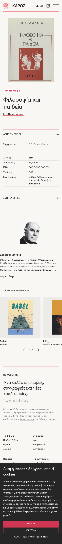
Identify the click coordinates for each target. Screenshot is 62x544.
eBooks (7, 449)
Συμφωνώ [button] (31, 524)
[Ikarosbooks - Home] (17, 5)
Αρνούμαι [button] (31, 530)
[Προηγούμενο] (24, 350)
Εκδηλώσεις (39, 445)
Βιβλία (6, 445)
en (41, 6)
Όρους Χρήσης (27, 419)
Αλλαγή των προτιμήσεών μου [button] (31, 537)
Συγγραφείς (39, 449)
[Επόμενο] (38, 350)
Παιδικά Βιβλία (11, 440)
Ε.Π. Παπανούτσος (13, 114)
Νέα (35, 440)
